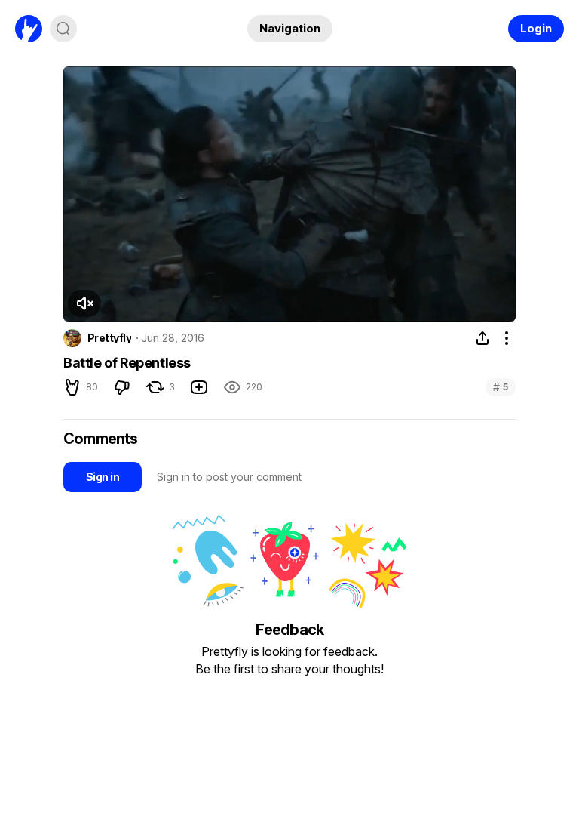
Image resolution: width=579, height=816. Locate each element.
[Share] (482, 338)
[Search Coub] (63, 28)
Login (536, 28)
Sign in (102, 476)
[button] (84, 303)
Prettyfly (109, 338)
